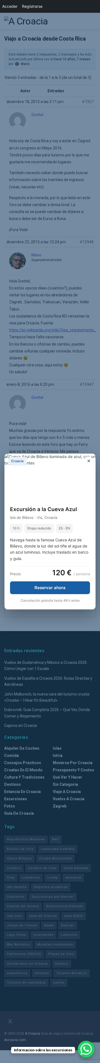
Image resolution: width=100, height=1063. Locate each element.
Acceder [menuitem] (10, 6)
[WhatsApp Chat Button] (86, 1049)
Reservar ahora (50, 587)
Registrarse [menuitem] (32, 6)
